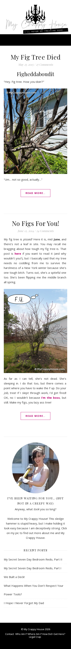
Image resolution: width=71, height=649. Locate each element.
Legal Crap (35, 637)
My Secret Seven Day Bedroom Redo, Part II (33, 559)
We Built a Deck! (14, 577)
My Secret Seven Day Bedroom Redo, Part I (32, 568)
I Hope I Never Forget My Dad (24, 603)
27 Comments (44, 64)
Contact (9, 634)
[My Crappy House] (35, 17)
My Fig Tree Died (36, 57)
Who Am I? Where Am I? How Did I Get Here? (40, 634)
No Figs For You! (35, 223)
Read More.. (35, 193)
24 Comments (45, 231)
